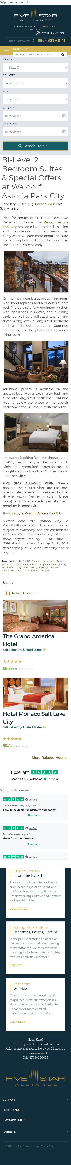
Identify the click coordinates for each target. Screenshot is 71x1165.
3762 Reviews (25, 669)
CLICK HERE (17, 1021)
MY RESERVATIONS (53, 33)
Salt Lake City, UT (21, 561)
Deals (33, 567)
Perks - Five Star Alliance (36, 570)
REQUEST (16, 965)
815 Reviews (24, 746)
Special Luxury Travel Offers (44, 564)
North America (20, 564)
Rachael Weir (45, 204)
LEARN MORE (18, 908)
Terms (36, 1146)
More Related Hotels (49, 757)
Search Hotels (35, 146)
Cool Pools (52, 567)
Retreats (41, 567)
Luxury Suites (21, 567)
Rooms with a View (12, 570)
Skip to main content (14, 2)
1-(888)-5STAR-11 (49, 40)
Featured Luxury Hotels (43, 561)
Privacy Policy (48, 1146)
